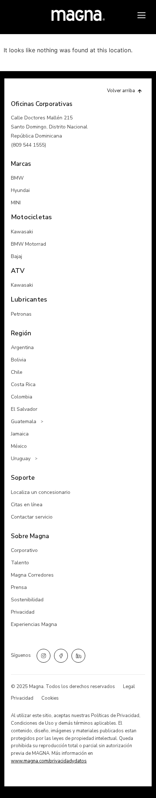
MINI (16, 202)
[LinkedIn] (78, 656)
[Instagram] (43, 656)
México (19, 446)
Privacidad (22, 612)
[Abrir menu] (141, 15)
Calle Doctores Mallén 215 (42, 117)
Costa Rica (23, 384)
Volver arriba (121, 90)
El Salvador (24, 409)
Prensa (19, 587)
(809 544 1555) (28, 145)
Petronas (21, 314)
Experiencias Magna (34, 624)
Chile (16, 372)
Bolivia (18, 359)
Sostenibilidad (27, 599)
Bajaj (16, 256)
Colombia (21, 396)
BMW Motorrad (28, 244)
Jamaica (20, 433)
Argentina (22, 347)
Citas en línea (26, 504)
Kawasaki (22, 231)
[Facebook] (61, 656)
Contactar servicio (32, 516)
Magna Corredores (32, 575)
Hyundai (20, 190)
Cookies (50, 698)
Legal (129, 686)
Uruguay (20, 458)
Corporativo (24, 550)
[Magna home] (78, 15)
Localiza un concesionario (40, 492)
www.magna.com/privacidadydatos (49, 761)
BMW (17, 178)
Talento (20, 562)
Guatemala (23, 421)
